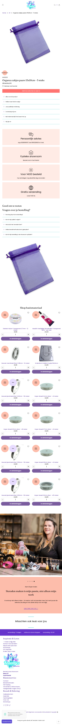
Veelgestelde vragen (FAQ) (12, 689)
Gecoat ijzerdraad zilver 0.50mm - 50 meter (16, 462)
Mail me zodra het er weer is (31, 91)
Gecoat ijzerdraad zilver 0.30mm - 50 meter (15, 495)
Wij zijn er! (8, 121)
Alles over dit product (12, 97)
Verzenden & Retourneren (11, 687)
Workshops (6, 647)
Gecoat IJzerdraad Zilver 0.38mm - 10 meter (15, 363)
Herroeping (6, 685)
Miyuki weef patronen (10, 646)
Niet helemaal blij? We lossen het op (16, 116)
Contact (5, 681)
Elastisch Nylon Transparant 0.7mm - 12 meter (15, 329)
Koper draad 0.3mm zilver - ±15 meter (46, 495)
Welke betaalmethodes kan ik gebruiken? (17, 229)
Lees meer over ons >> (31, 608)
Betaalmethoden (8, 683)
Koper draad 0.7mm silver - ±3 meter (46, 429)
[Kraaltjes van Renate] (31, 5)
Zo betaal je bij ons (11, 111)
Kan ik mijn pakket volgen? (13, 219)
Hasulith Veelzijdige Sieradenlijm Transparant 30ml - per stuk (46, 329)
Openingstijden (8, 698)
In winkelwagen (15, 339)
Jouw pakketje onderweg (13, 106)
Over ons (6, 700)
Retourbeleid (46, 712)
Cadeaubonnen (8, 694)
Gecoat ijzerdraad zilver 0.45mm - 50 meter (15, 396)
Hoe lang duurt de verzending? (14, 214)
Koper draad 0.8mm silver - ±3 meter (46, 462)
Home (4, 13)
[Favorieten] (57, 5)
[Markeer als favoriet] (28, 313)
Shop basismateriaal (31, 307)
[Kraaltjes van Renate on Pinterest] (8, 705)
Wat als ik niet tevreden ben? (14, 224)
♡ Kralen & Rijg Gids (9, 642)
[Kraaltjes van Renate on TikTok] (9, 705)
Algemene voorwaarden (35, 712)
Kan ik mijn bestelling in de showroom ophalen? (19, 234)
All (9, 13)
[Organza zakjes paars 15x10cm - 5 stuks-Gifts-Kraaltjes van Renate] (31, 41)
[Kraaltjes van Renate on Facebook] (4, 705)
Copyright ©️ (54, 712)
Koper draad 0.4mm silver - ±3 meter (46, 396)
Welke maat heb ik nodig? (13, 102)
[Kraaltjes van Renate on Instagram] (6, 705)
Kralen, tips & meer (9, 651)
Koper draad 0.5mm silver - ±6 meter (15, 429)
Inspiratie (6, 696)
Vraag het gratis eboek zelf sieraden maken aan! (31, 720)
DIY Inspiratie (7, 649)
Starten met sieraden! (10, 644)
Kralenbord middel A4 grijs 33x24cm (46, 363)
